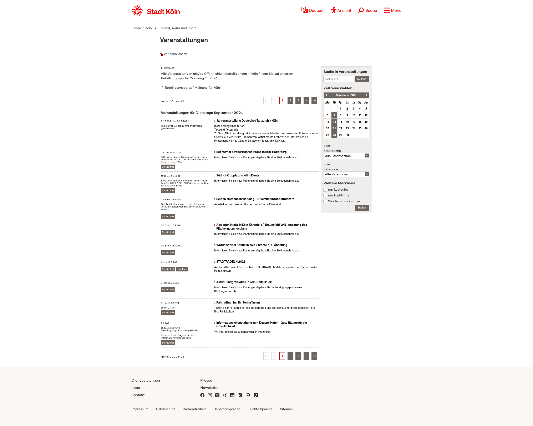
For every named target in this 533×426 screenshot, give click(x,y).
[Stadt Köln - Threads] (217, 395)
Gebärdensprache (226, 409)
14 (334, 122)
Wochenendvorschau (344, 201)
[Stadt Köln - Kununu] (240, 395)
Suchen (361, 79)
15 (340, 122)
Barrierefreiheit (194, 409)
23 (347, 128)
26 (366, 128)
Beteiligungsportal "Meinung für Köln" (193, 87)
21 (334, 128)
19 (366, 122)
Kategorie (331, 166)
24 (353, 128)
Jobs (136, 387)
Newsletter (209, 387)
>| (314, 100)
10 (353, 115)
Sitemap (286, 409)
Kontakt (138, 394)
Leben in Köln (142, 28)
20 (327, 128)
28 (334, 135)
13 (327, 122)
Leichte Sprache (260, 409)
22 (340, 128)
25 (360, 128)
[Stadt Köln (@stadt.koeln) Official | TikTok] (256, 395)
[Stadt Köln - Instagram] (210, 395)
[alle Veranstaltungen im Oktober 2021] (366, 95)
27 (327, 135)
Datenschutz (165, 409)
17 (353, 122)
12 (366, 115)
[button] (392, 10)
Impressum (140, 409)
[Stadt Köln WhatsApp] (247, 395)
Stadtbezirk (332, 148)
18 (360, 122)
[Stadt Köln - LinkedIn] (232, 395)
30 (347, 135)
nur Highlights (338, 195)
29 (340, 135)
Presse (206, 380)
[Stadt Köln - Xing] (225, 395)
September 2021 (346, 95)
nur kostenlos (338, 189)
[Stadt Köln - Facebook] (202, 395)
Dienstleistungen (146, 380)
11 (360, 115)
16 (347, 122)
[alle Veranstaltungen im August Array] (326, 95)
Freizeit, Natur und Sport (177, 28)
